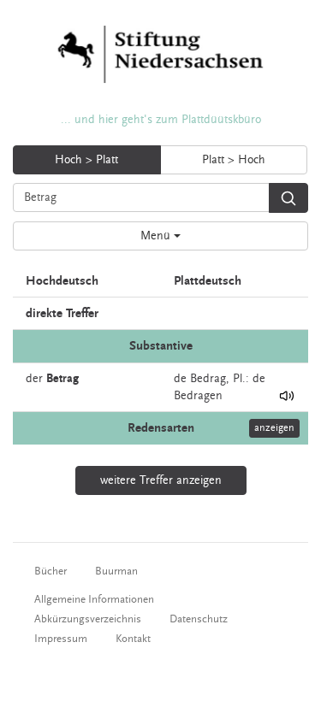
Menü (157, 236)
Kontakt (133, 639)
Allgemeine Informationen (94, 599)
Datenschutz (198, 619)
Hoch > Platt (86, 160)
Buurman (116, 571)
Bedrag (208, 379)
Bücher (50, 571)
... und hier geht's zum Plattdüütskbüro (161, 120)
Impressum (60, 639)
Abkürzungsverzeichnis (87, 619)
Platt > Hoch (233, 160)
